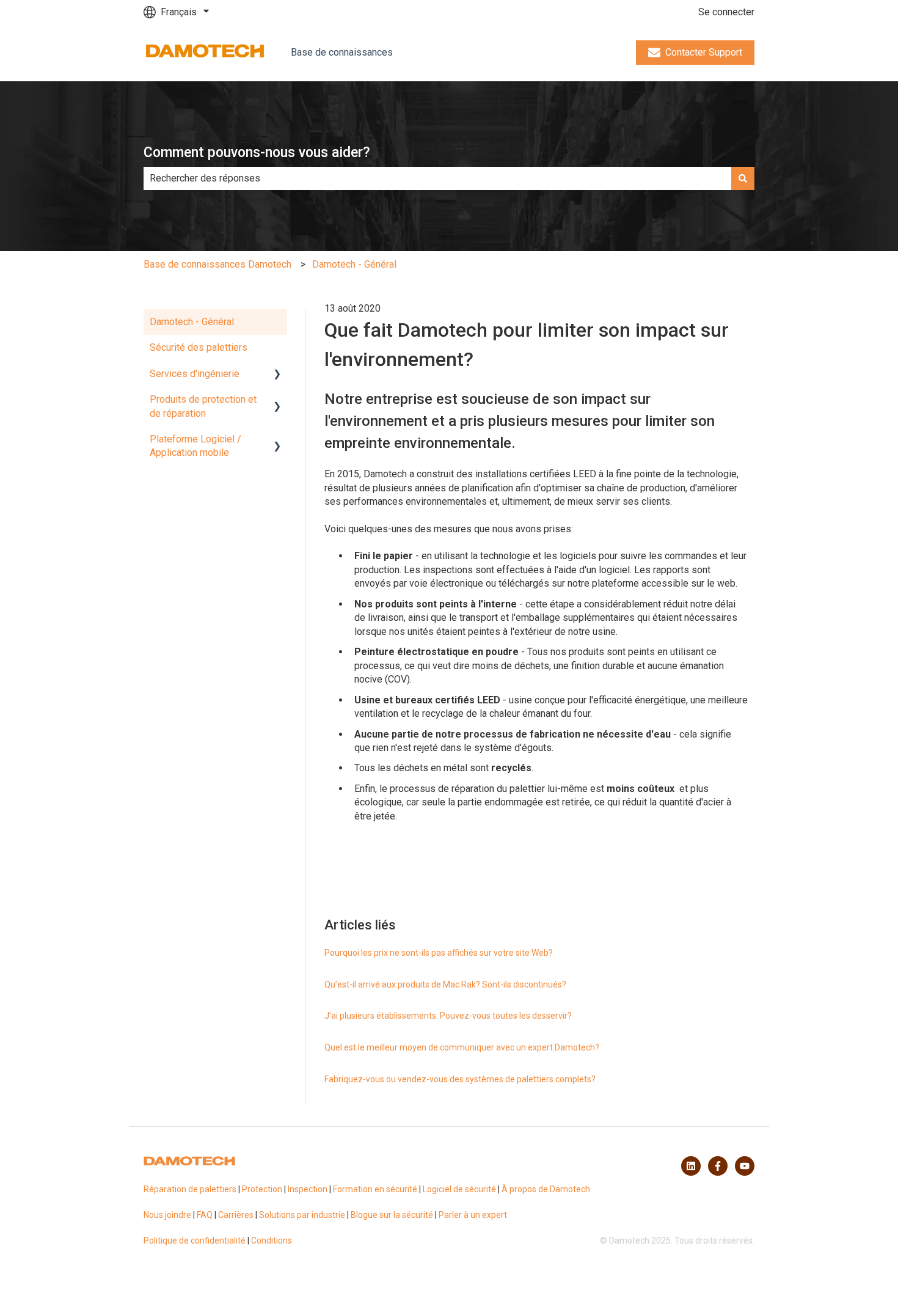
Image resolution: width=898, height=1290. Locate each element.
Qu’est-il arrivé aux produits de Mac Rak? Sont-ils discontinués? (445, 984)
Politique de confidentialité (195, 1240)
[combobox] (437, 178)
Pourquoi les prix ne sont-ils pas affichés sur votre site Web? (438, 953)
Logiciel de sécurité (459, 1189)
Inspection (307, 1189)
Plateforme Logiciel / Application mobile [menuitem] (195, 445)
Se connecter (726, 12)
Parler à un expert (473, 1215)
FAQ (205, 1215)
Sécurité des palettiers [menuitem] (198, 347)
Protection (262, 1189)
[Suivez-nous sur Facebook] (718, 1166)
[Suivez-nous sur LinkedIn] (691, 1166)
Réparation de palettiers (190, 1189)
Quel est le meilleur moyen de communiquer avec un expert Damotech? (461, 1047)
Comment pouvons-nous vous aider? (257, 152)
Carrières (236, 1215)
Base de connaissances (342, 52)
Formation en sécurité (375, 1189)
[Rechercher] (742, 178)
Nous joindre (167, 1215)
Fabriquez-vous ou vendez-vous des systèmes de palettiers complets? (460, 1079)
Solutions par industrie (302, 1215)
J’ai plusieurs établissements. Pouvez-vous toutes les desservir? (448, 1016)
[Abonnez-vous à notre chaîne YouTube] (744, 1166)
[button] (277, 374)
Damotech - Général (354, 264)
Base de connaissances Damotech (217, 264)
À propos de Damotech (546, 1189)
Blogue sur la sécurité (392, 1215)
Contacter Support (703, 52)
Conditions (271, 1240)
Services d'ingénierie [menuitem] (194, 373)
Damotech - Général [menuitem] (192, 322)
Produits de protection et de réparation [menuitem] (203, 406)
